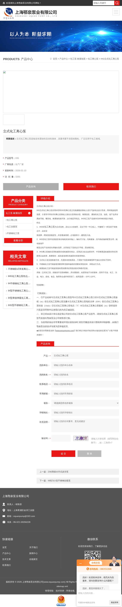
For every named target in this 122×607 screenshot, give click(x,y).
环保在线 (70, 591)
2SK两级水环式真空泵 (58, 472)
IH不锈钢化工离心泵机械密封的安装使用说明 (19, 283)
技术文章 (6, 559)
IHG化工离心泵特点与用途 (19, 276)
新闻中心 (33, 553)
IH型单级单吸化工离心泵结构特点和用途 (19, 298)
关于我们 (33, 547)
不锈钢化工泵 (13, 233)
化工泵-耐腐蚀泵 (78, 59)
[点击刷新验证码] (80, 438)
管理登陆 (49, 591)
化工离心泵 (93, 59)
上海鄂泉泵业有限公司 (24, 3)
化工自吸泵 (12, 226)
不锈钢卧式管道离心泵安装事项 (19, 269)
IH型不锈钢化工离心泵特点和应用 (19, 290)
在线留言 (33, 559)
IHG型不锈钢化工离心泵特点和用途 (19, 305)
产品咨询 (31, 186)
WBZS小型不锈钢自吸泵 (59, 480)
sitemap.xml (62, 586)
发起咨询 (114, 602)
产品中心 (64, 59)
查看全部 (18, 240)
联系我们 (91, 186)
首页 (55, 59)
